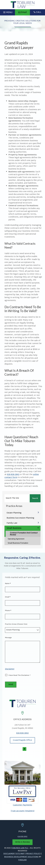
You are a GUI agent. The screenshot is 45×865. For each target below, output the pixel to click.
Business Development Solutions (21, 856)
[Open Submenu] (38, 512)
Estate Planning (14, 513)
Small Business (14, 528)
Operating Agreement (16, 539)
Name (8, 583)
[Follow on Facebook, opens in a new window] (24, 749)
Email (7, 597)
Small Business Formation (18, 543)
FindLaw (22, 860)
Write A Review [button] (22, 842)
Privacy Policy (33, 853)
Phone (8, 610)
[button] (7, 11)
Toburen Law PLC (19, 848)
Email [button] (24, 12)
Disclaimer (9, 669)
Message (8, 637)
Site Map (20, 853)
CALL (38, 12)
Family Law (12, 523)
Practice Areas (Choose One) (16, 624)
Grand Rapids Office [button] (22, 740)
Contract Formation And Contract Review (24, 534)
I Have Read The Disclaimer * (19, 675)
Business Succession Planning (20, 518)
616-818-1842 (13, 474)
